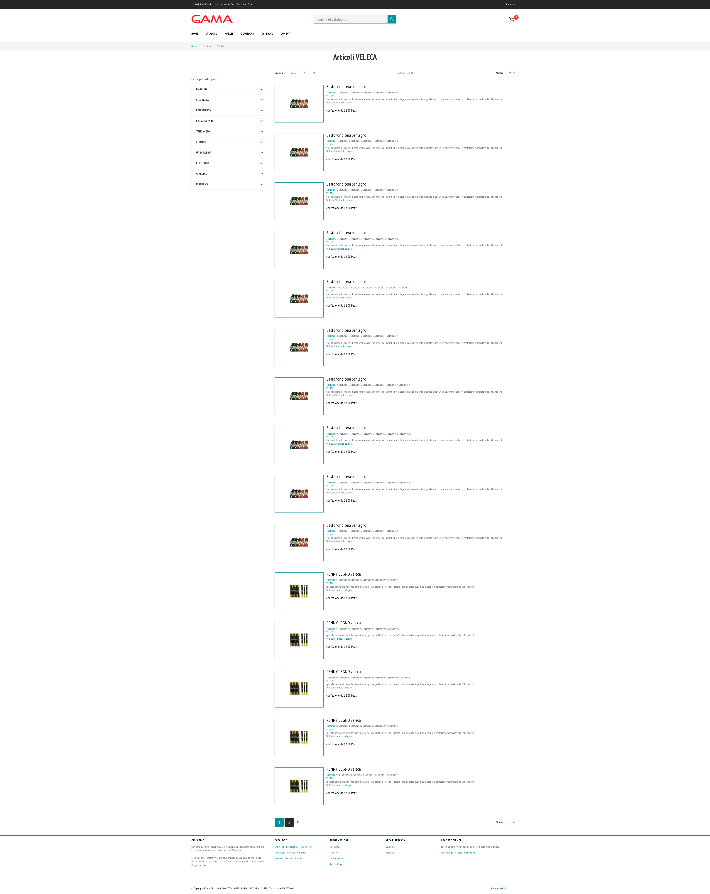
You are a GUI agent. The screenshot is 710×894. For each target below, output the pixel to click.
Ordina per (280, 73)
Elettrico (278, 858)
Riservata (510, 4)
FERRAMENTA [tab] (203, 110)
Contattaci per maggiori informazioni (458, 852)
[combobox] (351, 19)
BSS (504, 888)
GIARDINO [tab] (201, 173)
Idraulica (299, 858)
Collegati (390, 846)
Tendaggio (280, 852)
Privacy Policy (336, 864)
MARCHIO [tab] (201, 89)
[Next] (297, 822)
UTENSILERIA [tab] (203, 152)
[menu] (243, 33)
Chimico (291, 852)
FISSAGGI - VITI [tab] (204, 121)
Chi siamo (334, 846)
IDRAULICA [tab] (202, 184)
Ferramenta (291, 846)
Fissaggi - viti (306, 846)
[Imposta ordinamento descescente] (314, 72)
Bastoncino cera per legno (346, 86)
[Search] (392, 19)
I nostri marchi (336, 858)
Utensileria (302, 852)
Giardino (289, 858)
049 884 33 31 (203, 4)
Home (194, 46)
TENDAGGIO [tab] (203, 131)
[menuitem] (196, 33)
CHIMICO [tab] (201, 142)
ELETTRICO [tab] (202, 163)
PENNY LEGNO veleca (343, 574)
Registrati (390, 852)
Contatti (334, 852)
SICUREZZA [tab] (202, 100)
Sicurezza (279, 846)
